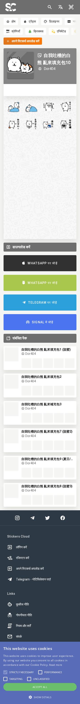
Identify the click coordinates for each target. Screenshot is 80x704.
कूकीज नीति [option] (22, 604)
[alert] (40, 673)
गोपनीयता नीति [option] (24, 615)
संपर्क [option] (19, 636)
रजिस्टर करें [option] (22, 558)
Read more (55, 664)
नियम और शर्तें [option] (23, 626)
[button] (60, 7)
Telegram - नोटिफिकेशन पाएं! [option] (33, 579)
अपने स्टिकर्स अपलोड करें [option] (30, 568)
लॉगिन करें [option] (21, 547)
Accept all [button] (40, 687)
